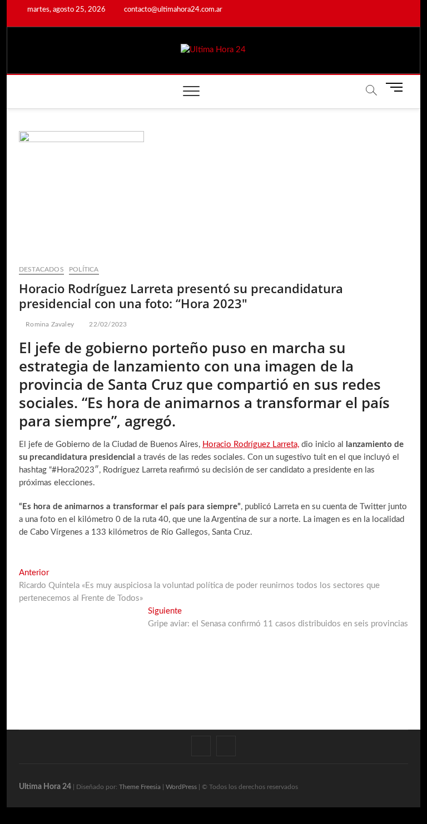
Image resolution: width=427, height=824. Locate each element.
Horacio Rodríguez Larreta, (250, 444)
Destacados (41, 269)
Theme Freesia (140, 786)
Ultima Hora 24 (45, 787)
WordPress (181, 786)
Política (84, 269)
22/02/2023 (107, 324)
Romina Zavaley (49, 324)
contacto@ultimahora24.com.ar (172, 9)
